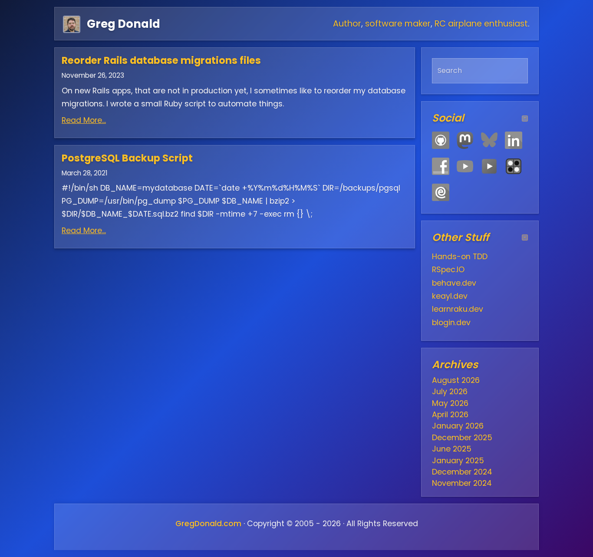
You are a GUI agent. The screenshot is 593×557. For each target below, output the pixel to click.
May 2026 (450, 403)
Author (347, 24)
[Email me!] (440, 192)
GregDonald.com (208, 523)
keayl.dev (450, 296)
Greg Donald (123, 23)
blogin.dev (451, 322)
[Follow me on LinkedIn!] (513, 140)
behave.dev (454, 283)
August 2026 (456, 380)
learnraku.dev (457, 309)
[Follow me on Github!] (440, 140)
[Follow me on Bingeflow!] (489, 166)
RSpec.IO (448, 269)
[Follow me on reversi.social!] (513, 166)
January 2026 (458, 426)
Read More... (84, 120)
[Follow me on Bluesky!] (489, 140)
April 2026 (450, 414)
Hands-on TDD (460, 256)
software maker (398, 24)
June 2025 (451, 449)
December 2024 (462, 472)
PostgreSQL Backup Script (127, 158)
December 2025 (462, 437)
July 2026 (450, 391)
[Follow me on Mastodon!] (465, 140)
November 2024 (462, 483)
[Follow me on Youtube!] (465, 166)
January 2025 (458, 460)
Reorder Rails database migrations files (161, 60)
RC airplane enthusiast (481, 24)
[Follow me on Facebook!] (440, 166)
